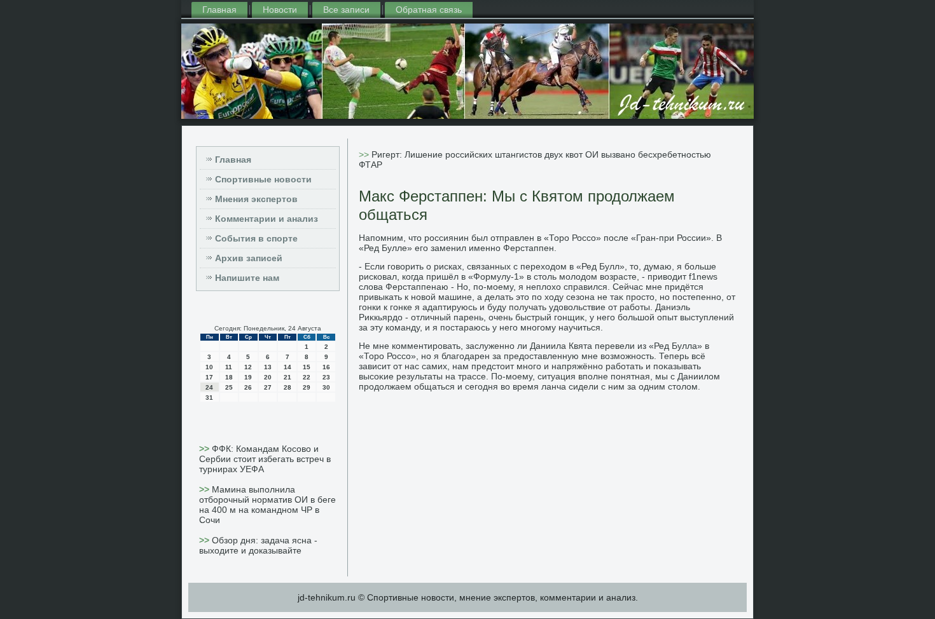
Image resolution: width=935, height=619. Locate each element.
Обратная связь (429, 9)
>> (205, 449)
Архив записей (248, 258)
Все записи (346, 9)
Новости (280, 9)
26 (248, 387)
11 (228, 367)
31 (209, 397)
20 (268, 377)
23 (326, 377)
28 (287, 387)
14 (287, 367)
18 (229, 377)
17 (209, 377)
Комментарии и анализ (266, 219)
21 (287, 377)
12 (248, 367)
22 (306, 377)
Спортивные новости (263, 179)
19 (248, 377)
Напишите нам (247, 278)
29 (306, 387)
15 (306, 367)
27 (268, 387)
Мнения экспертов (256, 199)
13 (268, 367)
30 (326, 387)
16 (326, 367)
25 (229, 387)
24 (209, 387)
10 (209, 367)
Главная (219, 9)
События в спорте (256, 238)
